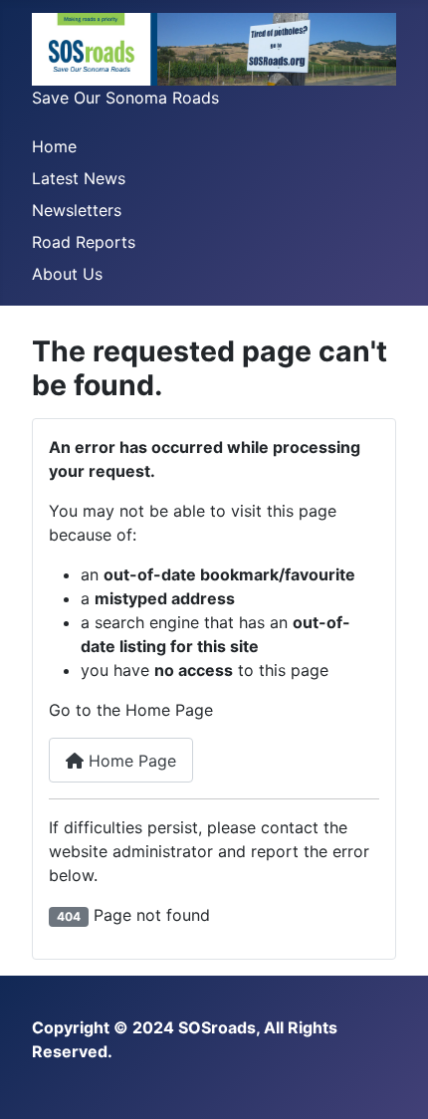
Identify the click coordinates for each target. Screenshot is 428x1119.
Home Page (130, 761)
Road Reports (83, 242)
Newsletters (76, 210)
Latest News (78, 178)
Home (54, 146)
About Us (67, 274)
